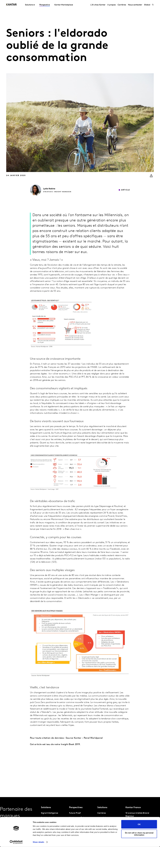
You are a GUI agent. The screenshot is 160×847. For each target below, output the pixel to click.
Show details (38, 842)
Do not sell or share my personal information (139, 834)
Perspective (44, 5)
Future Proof (75, 813)
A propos (111, 5)
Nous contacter (135, 5)
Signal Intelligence (49, 813)
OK (139, 824)
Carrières (122, 5)
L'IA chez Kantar (98, 5)
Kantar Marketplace (63, 5)
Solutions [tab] (29, 5)
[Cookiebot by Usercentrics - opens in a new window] (16, 842)
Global (147, 5)
